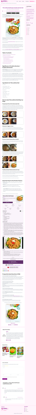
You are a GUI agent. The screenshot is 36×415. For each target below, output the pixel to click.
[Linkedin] (15, 324)
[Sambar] (27, 29)
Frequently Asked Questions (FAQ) (7, 63)
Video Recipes (27, 1)
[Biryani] (27, 33)
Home (17, 1)
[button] (24, 1)
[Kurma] (27, 31)
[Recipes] (25, 410)
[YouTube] (33, 1)
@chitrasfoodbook (12, 265)
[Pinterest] (32, 1)
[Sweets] (27, 34)
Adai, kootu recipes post (16, 49)
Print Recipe (8, 202)
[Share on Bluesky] (7, 270)
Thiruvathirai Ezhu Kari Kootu (11, 41)
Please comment (12, 262)
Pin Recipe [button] (18, 202)
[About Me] (25, 409)
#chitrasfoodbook (18, 265)
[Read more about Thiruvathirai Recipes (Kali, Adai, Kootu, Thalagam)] (20, 350)
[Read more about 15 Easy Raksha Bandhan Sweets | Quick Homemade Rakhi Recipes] (5, 349)
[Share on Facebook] (4, 270)
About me (20, 1)
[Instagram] (31, 1)
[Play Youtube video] (13, 243)
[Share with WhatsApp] (3, 270)
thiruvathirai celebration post (9, 49)
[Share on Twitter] (5, 270)
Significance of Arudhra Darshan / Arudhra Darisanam (9, 54)
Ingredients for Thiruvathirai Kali (6, 55)
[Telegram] (14, 324)
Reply (5, 393)
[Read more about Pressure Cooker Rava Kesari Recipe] (13, 350)
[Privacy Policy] (26, 411)
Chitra (4, 197)
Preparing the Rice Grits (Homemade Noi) (8, 57)
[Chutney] (27, 30)
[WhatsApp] (11, 324)
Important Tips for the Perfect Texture (7, 62)
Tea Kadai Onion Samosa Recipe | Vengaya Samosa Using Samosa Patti (30, 14)
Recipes (23, 1)
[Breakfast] (28, 28)
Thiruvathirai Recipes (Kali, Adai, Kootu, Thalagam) (20, 357)
